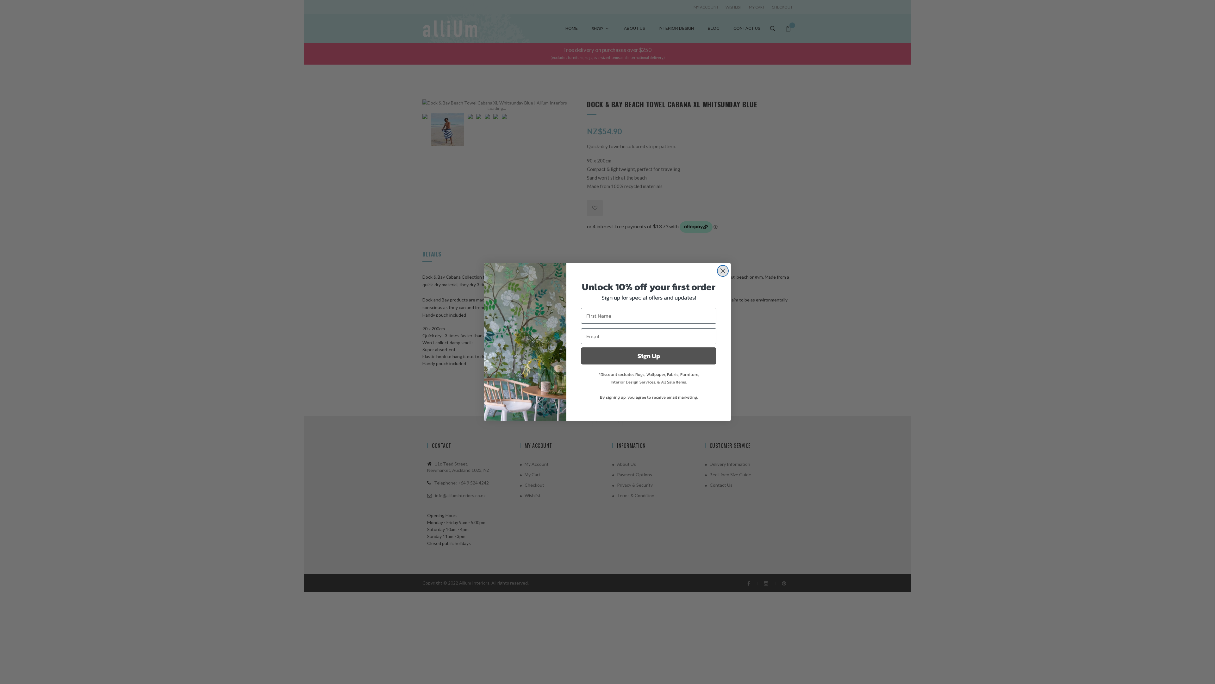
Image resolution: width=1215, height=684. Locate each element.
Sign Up (649, 356)
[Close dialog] (722, 270)
